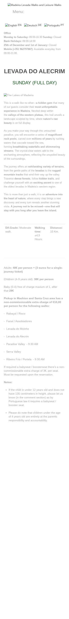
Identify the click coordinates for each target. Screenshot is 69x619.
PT (62, 25)
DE (39, 25)
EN (19, 25)
